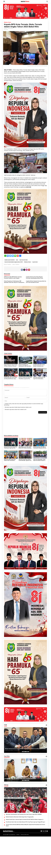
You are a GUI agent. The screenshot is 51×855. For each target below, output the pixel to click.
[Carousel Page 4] (27, 751)
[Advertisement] (25, 425)
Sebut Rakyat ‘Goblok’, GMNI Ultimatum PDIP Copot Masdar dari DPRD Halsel (23, 748)
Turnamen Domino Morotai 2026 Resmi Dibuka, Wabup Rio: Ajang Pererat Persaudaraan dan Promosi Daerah (25, 825)
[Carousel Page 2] (24, 751)
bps (17, 260)
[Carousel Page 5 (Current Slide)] (28, 751)
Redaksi (18, 834)
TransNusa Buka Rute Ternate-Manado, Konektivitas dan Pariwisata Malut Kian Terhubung (39, 365)
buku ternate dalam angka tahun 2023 (14, 262)
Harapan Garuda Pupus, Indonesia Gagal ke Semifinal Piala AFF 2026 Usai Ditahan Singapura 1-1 (24, 819)
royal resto (35, 262)
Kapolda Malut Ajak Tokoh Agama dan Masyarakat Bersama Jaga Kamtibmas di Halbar (10, 378)
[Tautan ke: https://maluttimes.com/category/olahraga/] (46, 785)
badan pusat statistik (9, 260)
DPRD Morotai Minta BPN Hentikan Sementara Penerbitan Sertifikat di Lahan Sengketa (13, 277)
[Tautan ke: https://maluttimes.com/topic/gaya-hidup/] (46, 756)
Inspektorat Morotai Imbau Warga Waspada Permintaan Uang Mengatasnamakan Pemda (34, 277)
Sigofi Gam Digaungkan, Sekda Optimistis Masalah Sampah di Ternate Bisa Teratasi (39, 460)
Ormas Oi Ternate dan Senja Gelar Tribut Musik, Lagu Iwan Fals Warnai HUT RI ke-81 (25, 378)
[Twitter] (24, 270)
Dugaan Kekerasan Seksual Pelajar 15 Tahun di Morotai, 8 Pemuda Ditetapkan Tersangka (10, 365)
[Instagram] (27, 270)
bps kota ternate (23, 260)
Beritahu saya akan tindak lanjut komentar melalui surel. (18, 407)
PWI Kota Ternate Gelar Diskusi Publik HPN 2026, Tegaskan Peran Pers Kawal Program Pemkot (25, 460)
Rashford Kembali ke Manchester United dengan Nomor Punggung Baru (20, 816)
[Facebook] (22, 270)
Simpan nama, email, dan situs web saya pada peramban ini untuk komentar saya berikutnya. (23, 404)
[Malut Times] (26, 1)
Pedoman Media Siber (25, 834)
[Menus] (4, 1)
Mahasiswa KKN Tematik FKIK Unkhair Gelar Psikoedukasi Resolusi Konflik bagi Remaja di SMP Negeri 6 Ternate (10, 460)
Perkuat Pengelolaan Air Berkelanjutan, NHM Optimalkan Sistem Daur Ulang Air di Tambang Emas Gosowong (14, 282)
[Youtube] (29, 270)
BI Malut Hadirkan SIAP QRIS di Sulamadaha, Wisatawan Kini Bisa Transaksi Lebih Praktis (39, 447)
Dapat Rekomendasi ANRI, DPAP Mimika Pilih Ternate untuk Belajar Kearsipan (25, 447)
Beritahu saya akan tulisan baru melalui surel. (15, 409)
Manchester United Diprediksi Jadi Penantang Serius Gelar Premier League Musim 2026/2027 (24, 814)
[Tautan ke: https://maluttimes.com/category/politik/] (46, 725)
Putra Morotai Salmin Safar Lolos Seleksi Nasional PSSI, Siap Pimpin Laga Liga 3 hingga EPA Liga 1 (25, 821)
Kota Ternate (6, 29)
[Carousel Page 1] (22, 751)
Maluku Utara (7, 22)
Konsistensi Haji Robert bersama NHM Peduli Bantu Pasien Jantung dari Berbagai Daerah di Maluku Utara (24, 778)
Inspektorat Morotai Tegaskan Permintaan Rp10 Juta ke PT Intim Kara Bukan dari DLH (36, 282)
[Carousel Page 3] (25, 751)
